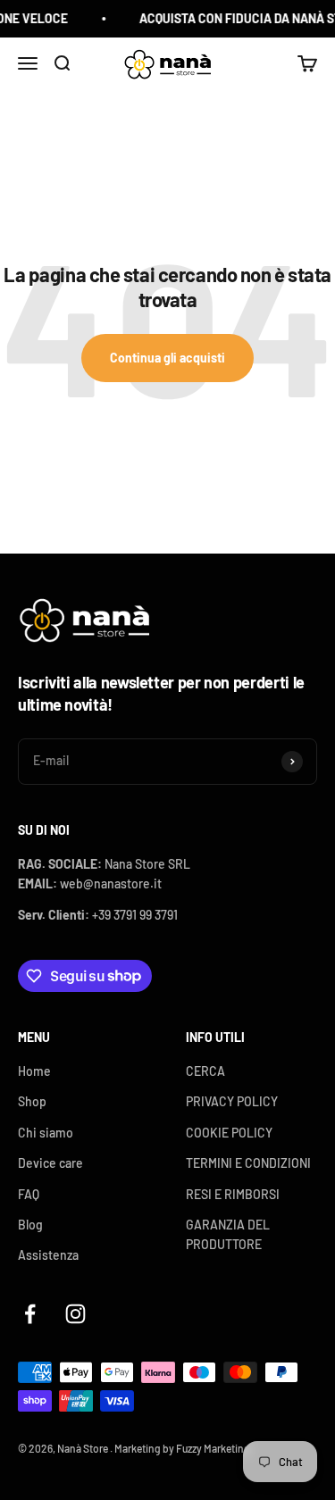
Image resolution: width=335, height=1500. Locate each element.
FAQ (28, 1194)
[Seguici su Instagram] (75, 1314)
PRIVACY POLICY (232, 1101)
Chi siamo (45, 1132)
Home (34, 1071)
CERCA (205, 1071)
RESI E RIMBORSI (233, 1194)
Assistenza (48, 1254)
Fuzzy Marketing (213, 1448)
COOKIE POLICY (229, 1132)
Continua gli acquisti (167, 357)
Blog (30, 1224)
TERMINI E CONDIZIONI (248, 1163)
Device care (50, 1163)
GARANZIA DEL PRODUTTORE (228, 1234)
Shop (32, 1101)
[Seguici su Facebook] (30, 1314)
